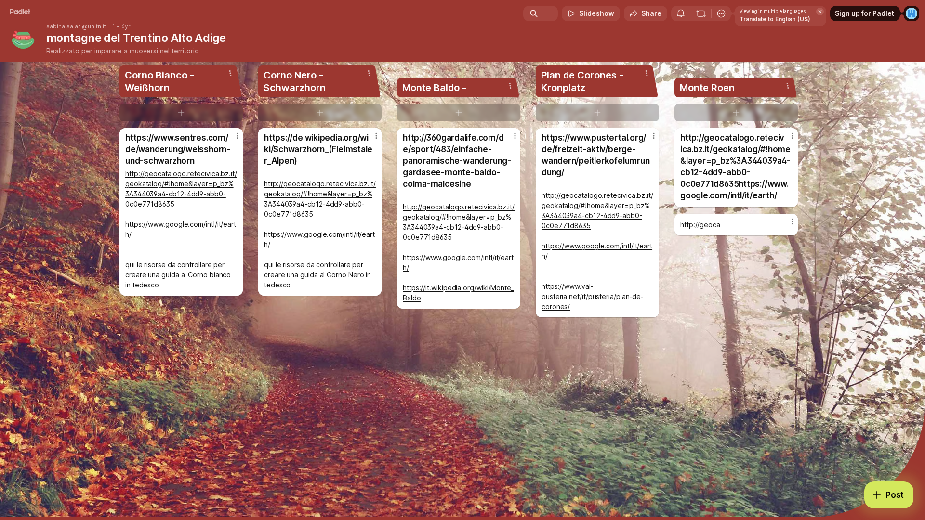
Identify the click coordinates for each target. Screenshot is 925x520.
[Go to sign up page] (911, 13)
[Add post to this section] (181, 112)
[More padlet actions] (721, 13)
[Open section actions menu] (230, 73)
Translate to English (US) (775, 19)
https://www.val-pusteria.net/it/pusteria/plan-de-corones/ (593, 296)
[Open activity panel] (680, 13)
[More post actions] (237, 136)
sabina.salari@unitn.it (76, 26)
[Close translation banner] (820, 11)
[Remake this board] (701, 13)
